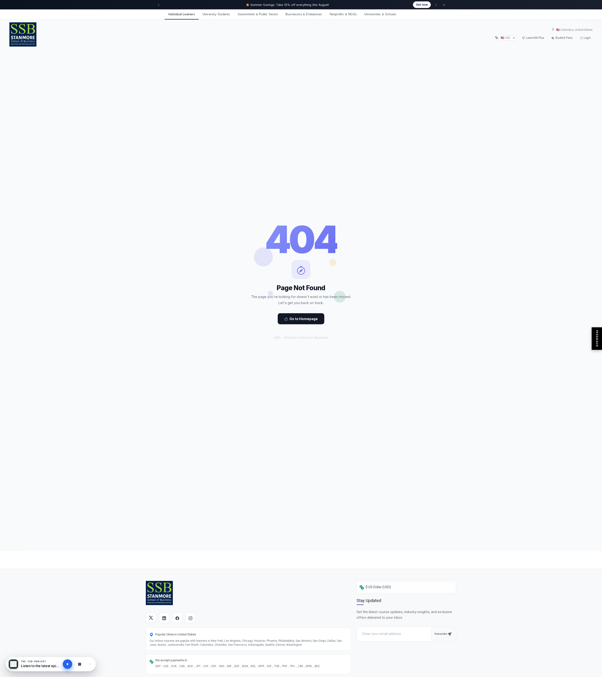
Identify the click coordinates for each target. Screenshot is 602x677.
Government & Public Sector (258, 14)
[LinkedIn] (164, 618)
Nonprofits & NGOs (343, 14)
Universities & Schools (380, 14)
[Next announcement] (436, 4)
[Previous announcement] (158, 4)
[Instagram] (190, 618)
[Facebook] (177, 618)
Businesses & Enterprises (303, 14)
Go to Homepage (303, 319)
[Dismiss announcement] (444, 5)
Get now (422, 4)
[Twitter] (151, 618)
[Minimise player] (90, 664)
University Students (216, 14)
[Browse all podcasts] (79, 664)
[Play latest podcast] (67, 664)
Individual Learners (181, 14)
